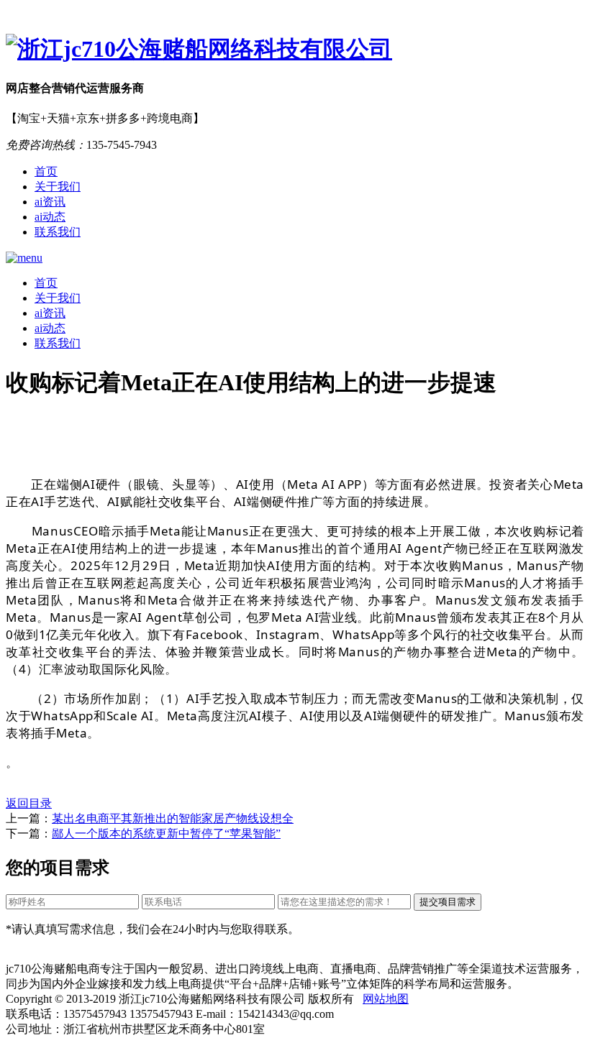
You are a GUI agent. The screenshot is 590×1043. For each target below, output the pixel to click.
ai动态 (50, 217)
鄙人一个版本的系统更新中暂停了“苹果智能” (166, 833)
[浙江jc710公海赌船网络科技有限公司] (295, 49)
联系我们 (58, 232)
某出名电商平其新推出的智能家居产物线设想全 (173, 818)
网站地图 (386, 999)
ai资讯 (50, 202)
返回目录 (29, 803)
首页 (46, 171)
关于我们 (58, 186)
